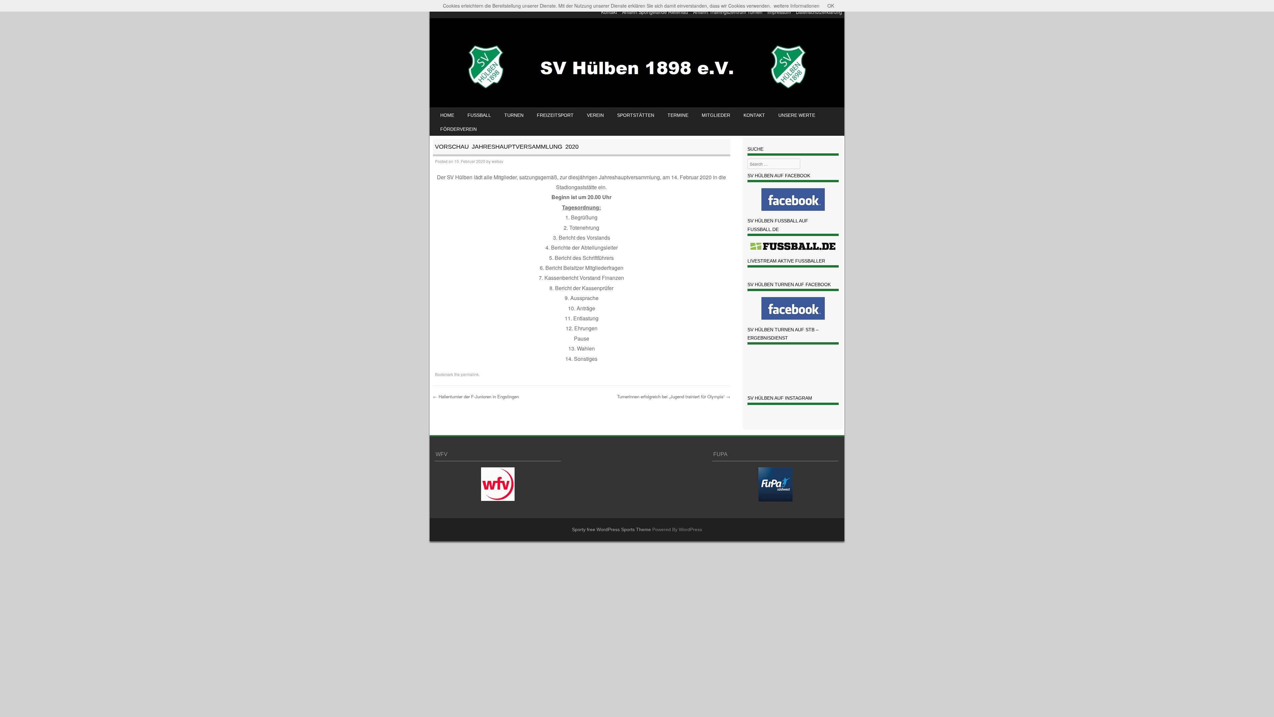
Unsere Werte (796, 115)
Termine (678, 115)
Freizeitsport (555, 115)
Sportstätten (635, 115)
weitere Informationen (796, 5)
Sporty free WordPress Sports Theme (611, 529)
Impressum (779, 12)
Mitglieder (716, 115)
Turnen (514, 115)
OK (830, 5)
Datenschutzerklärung (819, 12)
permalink (470, 374)
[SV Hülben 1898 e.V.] (637, 97)
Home (447, 115)
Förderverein (458, 129)
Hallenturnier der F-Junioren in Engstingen (476, 396)
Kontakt (609, 12)
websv (497, 161)
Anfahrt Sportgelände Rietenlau (655, 12)
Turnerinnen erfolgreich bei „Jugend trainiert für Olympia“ (673, 396)
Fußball (479, 115)
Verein (595, 115)
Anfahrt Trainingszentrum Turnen (727, 12)
